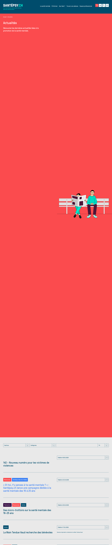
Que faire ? (62, 6)
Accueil (4, 17)
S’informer (55, 6)
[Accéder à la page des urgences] (96, 5)
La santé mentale (45, 6)
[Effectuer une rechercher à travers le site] (103, 5)
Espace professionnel (86, 6)
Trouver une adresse (72, 6)
